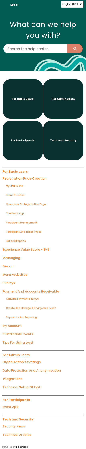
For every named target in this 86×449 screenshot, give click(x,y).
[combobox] (35, 48)
